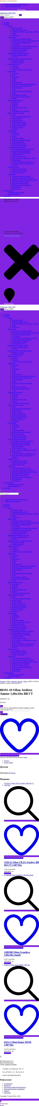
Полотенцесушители (19, 143)
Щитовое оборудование (20, 183)
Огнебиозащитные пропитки (22, 91)
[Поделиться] (5, 1103)
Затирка (14, 57)
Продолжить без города (12, 235)
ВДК (13, 75)
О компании (8, 1084)
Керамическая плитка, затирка (18, 53)
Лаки (14, 80)
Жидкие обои (16, 118)
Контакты (7, 196)
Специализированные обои (21, 116)
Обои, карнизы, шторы (16, 113)
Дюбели (15, 66)
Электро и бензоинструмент (21, 39)
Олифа (14, 98)
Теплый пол (16, 189)
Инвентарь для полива (19, 171)
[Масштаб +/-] (1, 1103)
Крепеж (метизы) (14, 64)
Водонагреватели (18, 142)
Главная (6, 22)
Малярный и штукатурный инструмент (25, 41)
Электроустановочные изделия (22, 178)
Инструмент (12, 37)
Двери (10, 26)
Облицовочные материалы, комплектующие (21, 153)
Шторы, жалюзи (17, 127)
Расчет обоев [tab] (8, 762)
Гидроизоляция (17, 87)
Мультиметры (16, 187)
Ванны (14, 136)
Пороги (14, 109)
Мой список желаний (12, 6)
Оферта (6, 1091)
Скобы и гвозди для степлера (22, 69)
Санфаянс (15, 133)
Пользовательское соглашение (14, 1089)
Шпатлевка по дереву (19, 95)
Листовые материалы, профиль (22, 149)
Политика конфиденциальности (15, 1087)
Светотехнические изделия (21, 176)
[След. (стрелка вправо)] (3, 1105)
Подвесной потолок (19, 122)
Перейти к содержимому (8, 1)
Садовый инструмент (19, 169)
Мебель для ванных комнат (21, 140)
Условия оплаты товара (16, 192)
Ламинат (15, 104)
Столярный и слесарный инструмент (24, 46)
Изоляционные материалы (21, 151)
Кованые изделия (18, 60)
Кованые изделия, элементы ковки (20, 59)
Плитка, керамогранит (19, 55)
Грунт (14, 89)
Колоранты (16, 77)
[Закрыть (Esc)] (7, 1103)
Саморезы (15, 68)
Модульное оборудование (21, 181)
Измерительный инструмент (22, 48)
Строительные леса (18, 51)
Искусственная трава (19, 107)
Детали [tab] (6, 761)
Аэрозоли (15, 73)
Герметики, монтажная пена (21, 86)
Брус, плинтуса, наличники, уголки (24, 158)
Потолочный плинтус (19, 124)
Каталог (7, 24)
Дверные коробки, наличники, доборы (25, 32)
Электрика (11, 174)
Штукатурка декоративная (21, 97)
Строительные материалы (17, 147)
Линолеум (15, 102)
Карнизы (15, 129)
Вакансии (7, 1085)
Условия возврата (14, 194)
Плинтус (15, 106)
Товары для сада (13, 167)
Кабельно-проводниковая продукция (24, 180)
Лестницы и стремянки (20, 50)
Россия (13, 773)
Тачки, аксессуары (18, 172)
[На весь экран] (3, 1103)
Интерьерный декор (19, 125)
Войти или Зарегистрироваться (16, 4)
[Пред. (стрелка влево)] (1, 1105)
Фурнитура (16, 35)
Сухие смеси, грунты (19, 156)
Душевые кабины (18, 138)
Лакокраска (12, 71)
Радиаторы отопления (19, 145)
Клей (14, 93)
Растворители (16, 82)
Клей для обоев (17, 120)
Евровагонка (16, 160)
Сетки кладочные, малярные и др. (23, 162)
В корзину (4, 714)
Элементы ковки (17, 62)
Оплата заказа (9, 190)
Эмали (14, 78)
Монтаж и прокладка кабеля (21, 185)
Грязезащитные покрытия (21, 111)
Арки (14, 33)
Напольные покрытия (15, 100)
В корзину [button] (7, 873)
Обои (14, 115)
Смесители (16, 134)
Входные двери (17, 28)
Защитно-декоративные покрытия (23, 84)
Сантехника (12, 131)
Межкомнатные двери (19, 30)
